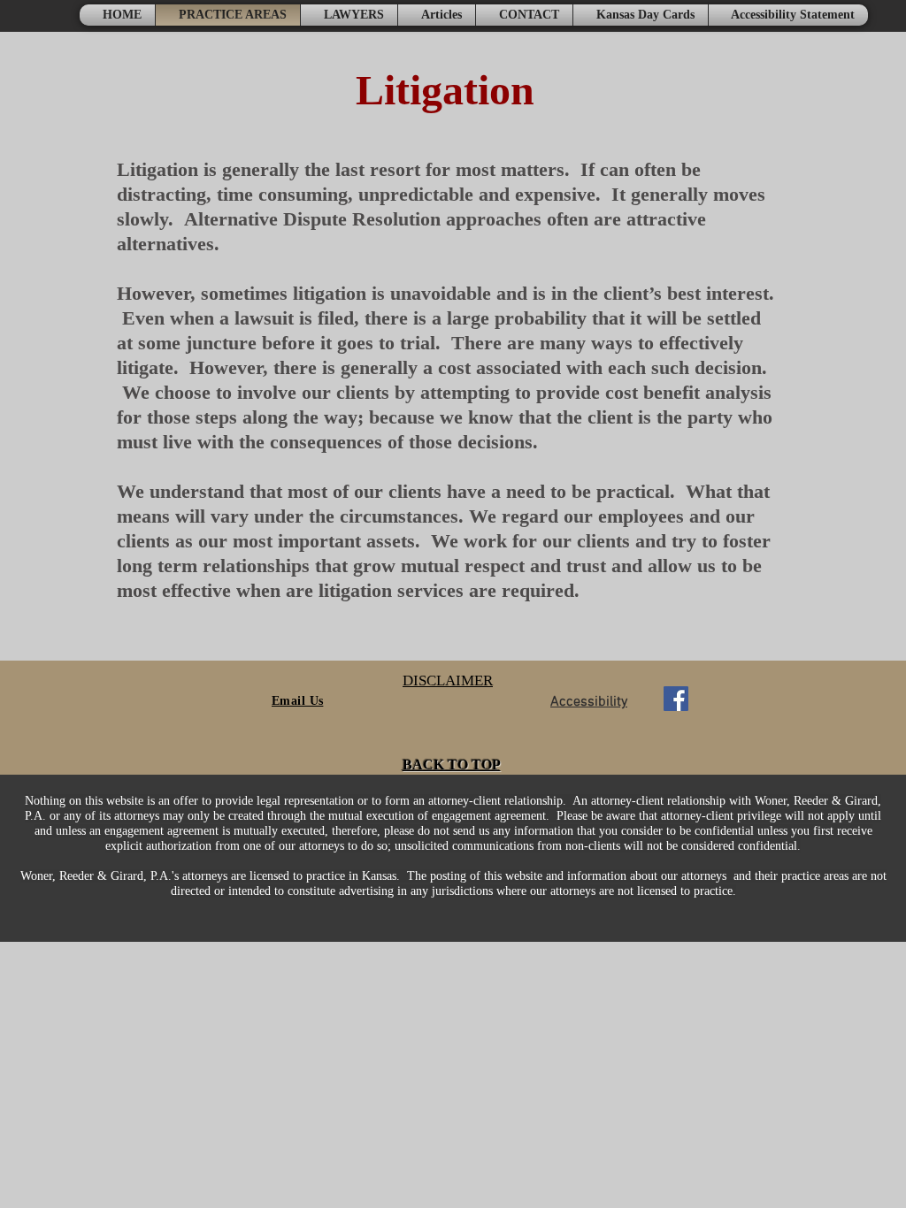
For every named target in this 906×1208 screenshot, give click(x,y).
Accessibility (588, 702)
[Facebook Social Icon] (676, 698)
